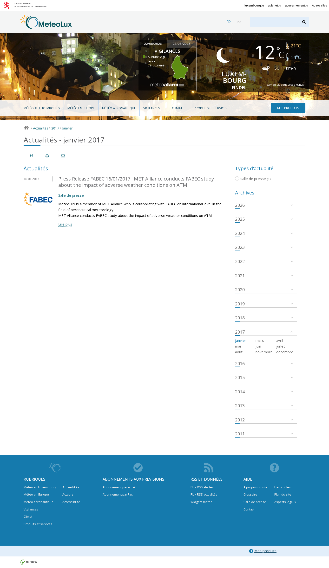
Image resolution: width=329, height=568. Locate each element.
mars (260, 340)
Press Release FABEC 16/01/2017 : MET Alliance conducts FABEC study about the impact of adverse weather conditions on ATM (136, 181)
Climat (177, 108)
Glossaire (250, 494)
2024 (240, 233)
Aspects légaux (285, 502)
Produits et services (210, 108)
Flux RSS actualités (204, 494)
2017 (55, 128)
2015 (240, 377)
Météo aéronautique (119, 108)
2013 (240, 405)
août (239, 351)
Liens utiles (282, 487)
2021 (240, 275)
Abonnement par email (119, 487)
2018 (240, 318)
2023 (240, 247)
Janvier (67, 128)
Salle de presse (71, 195)
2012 (240, 420)
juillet (280, 346)
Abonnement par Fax (118, 494)
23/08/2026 (182, 43)
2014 (240, 391)
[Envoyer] (63, 155)
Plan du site (282, 494)
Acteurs (67, 494)
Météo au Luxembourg (42, 108)
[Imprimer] (47, 155)
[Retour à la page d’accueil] (46, 27)
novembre (264, 351)
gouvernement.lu (296, 5)
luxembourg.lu (254, 5)
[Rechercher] (304, 22)
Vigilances (151, 108)
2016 (240, 363)
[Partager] (31, 155)
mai (238, 346)
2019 (240, 304)
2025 (240, 219)
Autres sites (319, 5)
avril (279, 340)
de (239, 22)
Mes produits (265, 550)
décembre (284, 351)
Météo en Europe (81, 108)
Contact (248, 509)
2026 (240, 205)
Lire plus (65, 224)
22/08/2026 (153, 43)
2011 (240, 434)
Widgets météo (201, 502)
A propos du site (255, 487)
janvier (240, 340)
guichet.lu (274, 5)
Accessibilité (71, 502)
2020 (240, 289)
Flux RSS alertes (202, 487)
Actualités (40, 128)
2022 (240, 261)
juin (258, 346)
